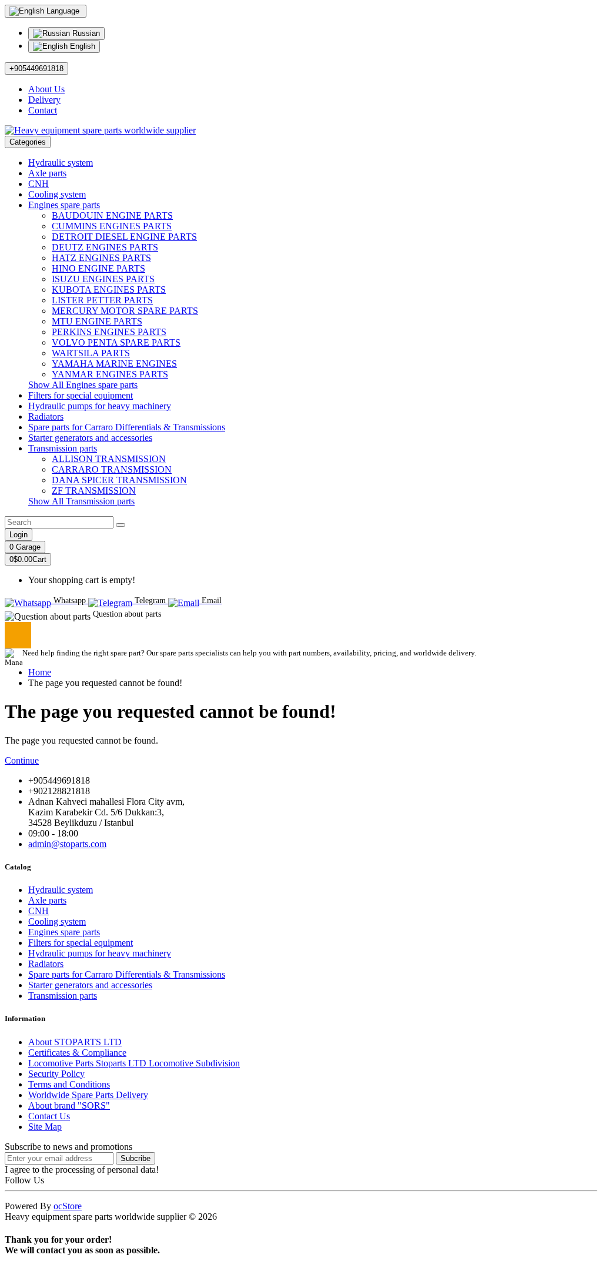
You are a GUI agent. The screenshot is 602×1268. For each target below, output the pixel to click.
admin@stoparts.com (67, 844)
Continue (22, 760)
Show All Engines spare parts (83, 385)
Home (39, 672)
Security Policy (56, 1074)
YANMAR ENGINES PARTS (110, 374)
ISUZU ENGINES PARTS (103, 279)
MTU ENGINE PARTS (97, 321)
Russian (85, 33)
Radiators (45, 416)
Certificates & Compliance (77, 1053)
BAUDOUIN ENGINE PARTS (112, 215)
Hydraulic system (60, 163)
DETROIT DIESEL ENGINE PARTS (124, 237)
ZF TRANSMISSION (94, 491)
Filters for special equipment (80, 395)
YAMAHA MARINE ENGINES (114, 364)
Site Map (45, 1127)
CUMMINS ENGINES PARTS (112, 226)
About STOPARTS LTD (75, 1042)
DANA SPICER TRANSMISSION (119, 480)
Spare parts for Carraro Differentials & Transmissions (126, 427)
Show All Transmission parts (81, 501)
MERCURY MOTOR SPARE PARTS (125, 311)
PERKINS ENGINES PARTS (109, 332)
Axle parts (47, 173)
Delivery (44, 100)
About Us (46, 89)
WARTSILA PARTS (91, 353)
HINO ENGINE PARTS (98, 268)
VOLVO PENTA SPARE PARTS (116, 342)
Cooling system (57, 194)
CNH (38, 184)
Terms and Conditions (69, 1084)
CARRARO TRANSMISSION (112, 469)
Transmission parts (62, 448)
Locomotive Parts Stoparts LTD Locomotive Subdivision (134, 1063)
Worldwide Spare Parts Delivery (88, 1095)
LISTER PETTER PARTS (102, 300)
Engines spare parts (64, 205)
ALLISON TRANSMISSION (109, 459)
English (81, 46)
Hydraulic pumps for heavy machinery (99, 406)
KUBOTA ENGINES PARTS (109, 290)
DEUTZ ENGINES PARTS (105, 247)
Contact (42, 110)
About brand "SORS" (69, 1105)
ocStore (67, 1206)
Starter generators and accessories (90, 438)
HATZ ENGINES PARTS (101, 258)
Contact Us (49, 1116)
